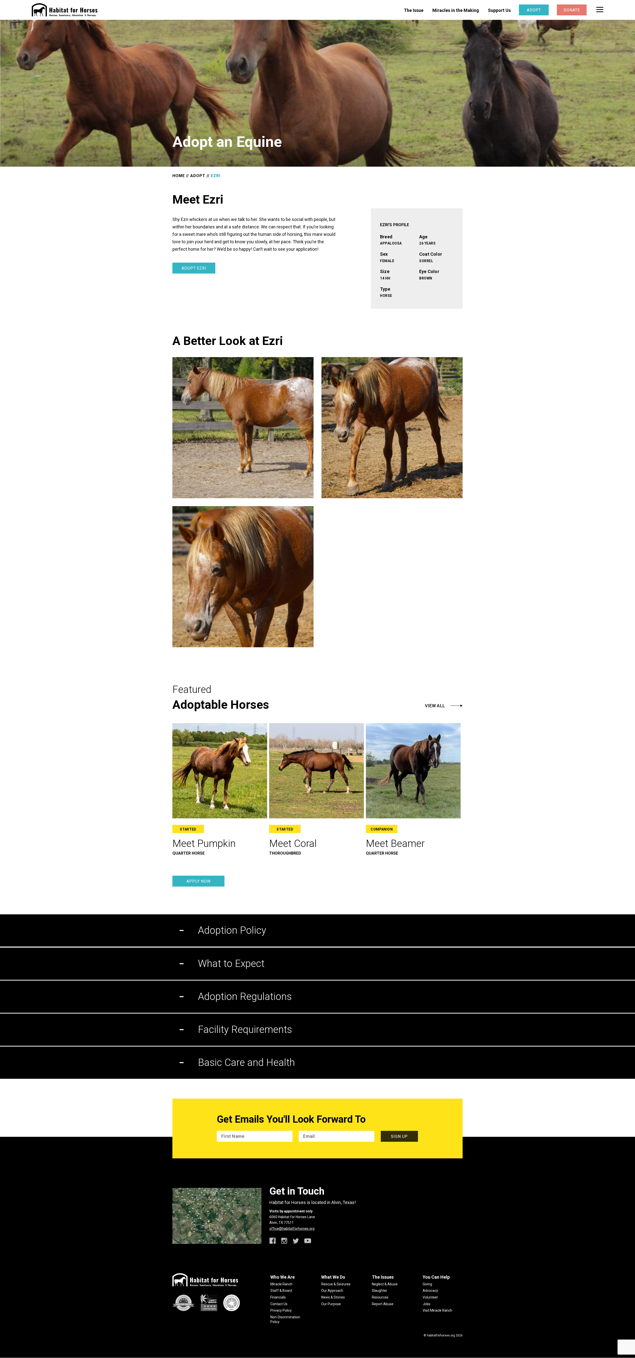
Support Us (499, 10)
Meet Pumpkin (204, 843)
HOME (178, 175)
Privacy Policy (281, 1310)
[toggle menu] (599, 9)
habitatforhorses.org (441, 1335)
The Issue (413, 10)
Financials (278, 1297)
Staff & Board (281, 1291)
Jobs (426, 1304)
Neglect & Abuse (385, 1284)
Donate (572, 10)
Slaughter (379, 1291)
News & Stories (333, 1297)
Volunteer (430, 1297)
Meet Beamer (395, 843)
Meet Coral (293, 843)
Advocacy (430, 1291)
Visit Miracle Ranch (437, 1310)
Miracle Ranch (281, 1284)
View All (435, 706)
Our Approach (332, 1291)
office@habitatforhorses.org (292, 1229)
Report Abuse (382, 1304)
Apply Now (199, 881)
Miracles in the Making (455, 10)
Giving (427, 1284)
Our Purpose (331, 1304)
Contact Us (278, 1304)
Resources (380, 1297)
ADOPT (197, 175)
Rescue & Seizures (335, 1284)
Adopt (534, 10)
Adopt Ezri (194, 268)
